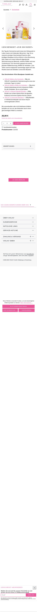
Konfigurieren (26, 310)
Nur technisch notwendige (11, 310)
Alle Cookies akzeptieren (18, 306)
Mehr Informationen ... (26, 302)
